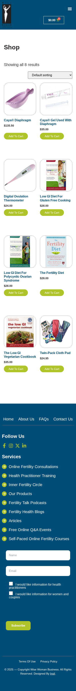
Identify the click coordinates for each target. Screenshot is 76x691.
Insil (52, 673)
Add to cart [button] (16, 136)
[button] (69, 9)
